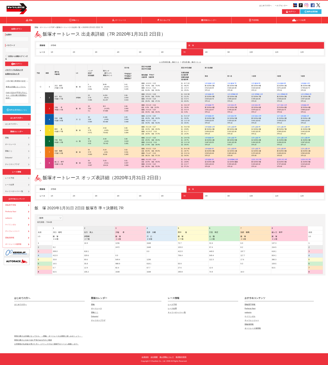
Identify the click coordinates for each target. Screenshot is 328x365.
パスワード (10, 45)
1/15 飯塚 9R (255, 83)
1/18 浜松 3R (255, 105)
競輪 (7, 138)
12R (302, 52)
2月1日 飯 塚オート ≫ (191, 62)
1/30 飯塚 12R (210, 127)
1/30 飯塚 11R (210, 83)
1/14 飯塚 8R (281, 83)
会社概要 (154, 357)
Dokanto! (8, 158)
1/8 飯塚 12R (305, 83)
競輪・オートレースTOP (44, 27)
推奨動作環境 (181, 357)
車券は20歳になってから (16, 87)
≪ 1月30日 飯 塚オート (169, 62)
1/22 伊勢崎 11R (257, 94)
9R (228, 52)
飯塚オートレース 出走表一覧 (68, 27)
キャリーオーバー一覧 (14, 191)
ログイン (19, 64)
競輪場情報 (9, 238)
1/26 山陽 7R (231, 138)
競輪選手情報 (10, 205)
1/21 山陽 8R (231, 149)
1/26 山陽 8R (231, 127)
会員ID (9, 35)
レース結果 (9, 185)
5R (140, 52)
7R (184, 52)
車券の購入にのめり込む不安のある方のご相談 (33, 340)
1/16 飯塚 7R (231, 83)
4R (118, 52)
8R (206, 52)
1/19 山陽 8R (281, 149)
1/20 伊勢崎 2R (306, 94)
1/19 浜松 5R (231, 116)
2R (74, 52)
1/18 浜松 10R (256, 116)
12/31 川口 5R (256, 159)
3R (96, 52)
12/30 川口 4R (282, 159)
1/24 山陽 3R (281, 127)
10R (251, 52)
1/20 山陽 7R (255, 149)
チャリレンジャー (12, 231)
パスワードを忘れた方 (14, 70)
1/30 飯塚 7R (209, 105)
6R (162, 52)
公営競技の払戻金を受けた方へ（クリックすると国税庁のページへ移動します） (46, 344)
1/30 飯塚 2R (209, 116)
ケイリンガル (10, 225)
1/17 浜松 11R (282, 105)
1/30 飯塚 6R (209, 138)
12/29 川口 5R (306, 159)
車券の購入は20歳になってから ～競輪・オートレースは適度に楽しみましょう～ (48, 336)
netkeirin (8, 218)
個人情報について (167, 357)
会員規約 (145, 357)
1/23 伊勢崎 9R (232, 94)
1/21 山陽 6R (305, 138)
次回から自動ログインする (16, 57)
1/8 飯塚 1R (305, 116)
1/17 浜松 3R (281, 116)
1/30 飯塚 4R (209, 94)
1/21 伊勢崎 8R (282, 94)
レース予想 (9, 178)
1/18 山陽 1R (305, 149)
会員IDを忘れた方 (12, 74)
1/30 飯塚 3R (209, 159)
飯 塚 (191, 45)
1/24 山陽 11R (282, 138)
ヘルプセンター (281, 5)
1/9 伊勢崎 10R (232, 159)
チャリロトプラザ (12, 164)
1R (52, 52)
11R (276, 52)
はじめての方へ (265, 5)
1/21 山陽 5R (305, 127)
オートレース (10, 144)
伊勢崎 (53, 45)
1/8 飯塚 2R (305, 105)
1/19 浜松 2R (231, 105)
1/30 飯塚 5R (209, 149)
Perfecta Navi (10, 211)
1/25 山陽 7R (255, 138)
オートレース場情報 (13, 244)
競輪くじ (8, 151)
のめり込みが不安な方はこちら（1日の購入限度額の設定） (16, 95)
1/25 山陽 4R (255, 127)
